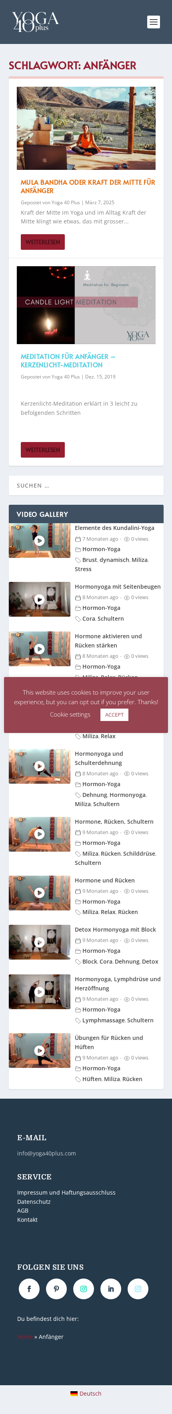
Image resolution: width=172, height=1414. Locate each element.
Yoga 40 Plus (66, 202)
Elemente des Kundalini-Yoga (114, 528)
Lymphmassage (103, 1020)
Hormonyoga (128, 795)
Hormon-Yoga (101, 549)
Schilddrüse (139, 853)
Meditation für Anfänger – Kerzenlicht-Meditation (68, 360)
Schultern (111, 618)
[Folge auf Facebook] (29, 1289)
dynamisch (114, 560)
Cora (88, 618)
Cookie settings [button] (70, 714)
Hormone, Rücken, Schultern (114, 821)
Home (25, 1336)
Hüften (92, 1079)
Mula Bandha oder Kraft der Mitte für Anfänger (88, 186)
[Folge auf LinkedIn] (110, 1289)
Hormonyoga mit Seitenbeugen (118, 586)
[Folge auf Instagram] (83, 1289)
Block (89, 961)
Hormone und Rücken (105, 880)
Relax (108, 736)
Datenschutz (34, 1201)
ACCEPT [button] (114, 714)
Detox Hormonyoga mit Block (115, 929)
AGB (22, 1210)
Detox (150, 961)
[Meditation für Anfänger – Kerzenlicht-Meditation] (86, 305)
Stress (83, 569)
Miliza (140, 560)
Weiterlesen (43, 242)
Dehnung (94, 795)
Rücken (111, 853)
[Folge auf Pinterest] (56, 1289)
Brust (89, 560)
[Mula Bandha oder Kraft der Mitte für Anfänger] (86, 128)
